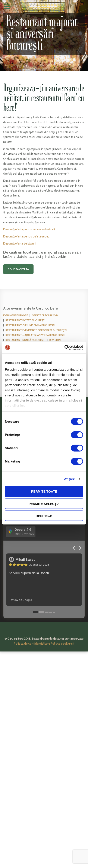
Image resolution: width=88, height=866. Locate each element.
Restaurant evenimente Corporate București (36, 330)
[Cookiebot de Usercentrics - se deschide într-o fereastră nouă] (64, 347)
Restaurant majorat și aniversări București (35, 335)
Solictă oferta (18, 269)
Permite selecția (44, 503)
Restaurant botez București (25, 320)
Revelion (55, 340)
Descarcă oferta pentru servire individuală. (29, 229)
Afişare (69, 479)
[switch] (77, 434)
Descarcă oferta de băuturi (19, 243)
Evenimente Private (15, 315)
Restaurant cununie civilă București (30, 325)
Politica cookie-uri (62, 643)
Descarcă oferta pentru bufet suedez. (26, 236)
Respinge (44, 516)
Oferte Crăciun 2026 (45, 315)
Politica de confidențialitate (32, 643)
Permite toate (44, 491)
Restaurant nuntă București (25, 340)
